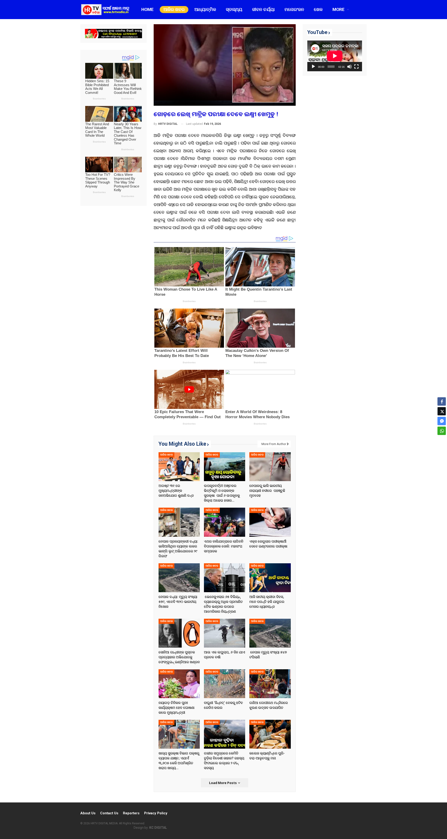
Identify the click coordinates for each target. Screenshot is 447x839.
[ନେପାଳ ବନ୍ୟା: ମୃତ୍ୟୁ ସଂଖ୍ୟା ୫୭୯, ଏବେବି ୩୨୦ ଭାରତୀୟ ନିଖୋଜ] (179, 577)
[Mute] (349, 66)
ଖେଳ (318, 9)
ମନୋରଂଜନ (294, 9)
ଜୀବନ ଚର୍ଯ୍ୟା (263, 9)
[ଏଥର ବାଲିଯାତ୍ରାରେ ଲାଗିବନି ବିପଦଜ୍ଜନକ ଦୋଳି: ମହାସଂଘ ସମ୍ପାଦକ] (224, 522)
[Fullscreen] (356, 66)
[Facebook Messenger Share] (441, 421)
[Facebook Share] (441, 401)
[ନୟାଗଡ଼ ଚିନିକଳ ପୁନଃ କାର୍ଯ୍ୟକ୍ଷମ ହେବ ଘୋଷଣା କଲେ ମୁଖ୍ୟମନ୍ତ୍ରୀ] (179, 683)
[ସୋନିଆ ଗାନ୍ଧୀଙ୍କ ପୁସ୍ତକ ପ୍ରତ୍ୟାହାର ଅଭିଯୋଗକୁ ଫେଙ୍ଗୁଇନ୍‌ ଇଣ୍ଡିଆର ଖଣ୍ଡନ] (179, 632)
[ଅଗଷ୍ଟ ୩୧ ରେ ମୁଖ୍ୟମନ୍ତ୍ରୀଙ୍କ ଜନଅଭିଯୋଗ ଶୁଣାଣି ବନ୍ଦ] (179, 466)
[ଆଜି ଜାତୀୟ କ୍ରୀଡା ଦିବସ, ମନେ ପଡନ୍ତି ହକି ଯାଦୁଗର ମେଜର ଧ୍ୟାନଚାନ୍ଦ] (270, 577)
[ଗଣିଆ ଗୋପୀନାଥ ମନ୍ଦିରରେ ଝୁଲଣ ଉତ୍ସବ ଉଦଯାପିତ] (270, 683)
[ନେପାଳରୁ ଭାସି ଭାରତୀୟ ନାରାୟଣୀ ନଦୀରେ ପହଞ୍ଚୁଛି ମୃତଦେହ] (270, 466)
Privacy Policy (155, 813)
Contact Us (109, 813)
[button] (441, 440)
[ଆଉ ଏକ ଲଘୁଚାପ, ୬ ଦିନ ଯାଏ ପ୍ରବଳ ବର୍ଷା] (224, 632)
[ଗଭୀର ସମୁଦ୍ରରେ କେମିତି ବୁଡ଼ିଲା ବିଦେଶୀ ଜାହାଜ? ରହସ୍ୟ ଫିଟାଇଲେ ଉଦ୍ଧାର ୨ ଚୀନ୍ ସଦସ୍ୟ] (224, 734)
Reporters (131, 813)
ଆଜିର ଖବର (174, 9)
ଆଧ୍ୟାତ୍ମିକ (205, 9)
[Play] (313, 66)
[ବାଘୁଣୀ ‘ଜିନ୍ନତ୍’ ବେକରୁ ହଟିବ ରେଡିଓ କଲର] (224, 683)
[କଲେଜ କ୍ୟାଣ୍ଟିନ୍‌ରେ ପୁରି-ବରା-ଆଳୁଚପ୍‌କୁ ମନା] (270, 734)
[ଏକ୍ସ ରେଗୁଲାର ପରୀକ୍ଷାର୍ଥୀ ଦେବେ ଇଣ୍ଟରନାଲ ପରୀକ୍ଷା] (270, 522)
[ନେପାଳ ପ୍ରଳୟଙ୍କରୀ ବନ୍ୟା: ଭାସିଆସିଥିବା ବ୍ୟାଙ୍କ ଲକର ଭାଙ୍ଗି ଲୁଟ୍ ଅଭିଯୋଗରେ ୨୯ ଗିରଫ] (179, 522)
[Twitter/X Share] (441, 411)
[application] (334, 56)
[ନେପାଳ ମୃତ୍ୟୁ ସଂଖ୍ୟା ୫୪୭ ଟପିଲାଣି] (270, 632)
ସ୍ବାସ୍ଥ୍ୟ (234, 9)
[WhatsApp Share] (441, 431)
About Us (87, 813)
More (338, 9)
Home (147, 9)
